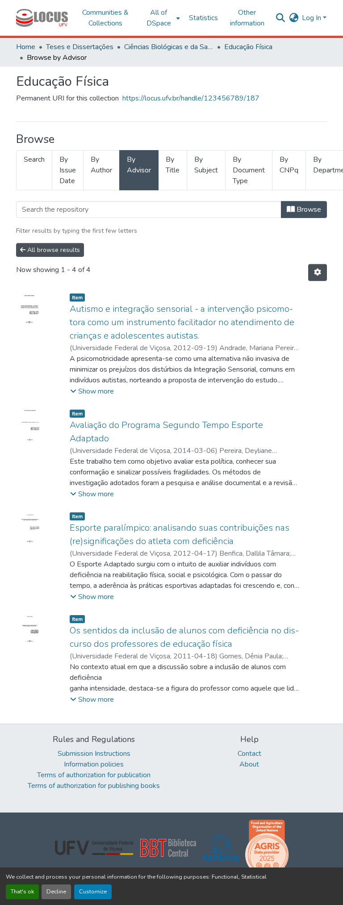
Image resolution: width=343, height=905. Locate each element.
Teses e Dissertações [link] (79, 47)
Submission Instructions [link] (94, 753)
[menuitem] (161, 18)
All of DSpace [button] (158, 18)
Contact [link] (249, 753)
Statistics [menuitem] (203, 18)
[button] (42, 18)
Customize (93, 892)
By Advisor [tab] (139, 165)
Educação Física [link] (248, 47)
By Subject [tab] (206, 165)
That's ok (22, 892)
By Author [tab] (101, 165)
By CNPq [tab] (289, 165)
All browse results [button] (52, 250)
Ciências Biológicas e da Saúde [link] (168, 47)
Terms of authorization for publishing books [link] (94, 786)
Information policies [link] (94, 764)
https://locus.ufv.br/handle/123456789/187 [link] (190, 98)
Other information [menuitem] (247, 18)
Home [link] (25, 47)
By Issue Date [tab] (67, 170)
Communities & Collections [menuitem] (105, 18)
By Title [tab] (173, 165)
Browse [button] (308, 209)
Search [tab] (34, 159)
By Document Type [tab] (249, 170)
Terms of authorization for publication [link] (94, 775)
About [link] (249, 764)
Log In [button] (312, 18)
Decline (56, 892)
